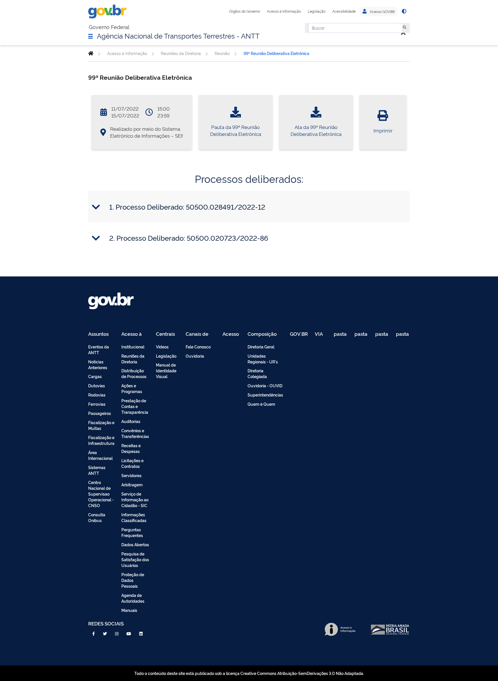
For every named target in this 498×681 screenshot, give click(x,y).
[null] (404, 28)
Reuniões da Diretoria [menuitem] (132, 358)
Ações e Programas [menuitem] (131, 388)
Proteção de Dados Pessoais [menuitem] (132, 580)
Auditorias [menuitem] (130, 421)
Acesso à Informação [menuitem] (134, 334)
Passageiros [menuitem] (99, 413)
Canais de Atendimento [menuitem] (201, 334)
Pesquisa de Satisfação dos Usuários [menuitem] (135, 559)
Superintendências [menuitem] (265, 394)
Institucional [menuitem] (132, 346)
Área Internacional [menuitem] (100, 455)
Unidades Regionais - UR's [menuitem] (263, 358)
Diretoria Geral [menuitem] (261, 346)
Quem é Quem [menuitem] (261, 404)
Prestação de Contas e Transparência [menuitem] (134, 406)
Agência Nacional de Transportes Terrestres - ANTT (178, 35)
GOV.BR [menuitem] (299, 334)
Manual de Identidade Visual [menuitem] (166, 370)
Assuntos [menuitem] (98, 334)
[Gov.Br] (107, 11)
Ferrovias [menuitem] (96, 404)
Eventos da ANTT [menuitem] (98, 349)
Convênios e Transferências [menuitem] (135, 433)
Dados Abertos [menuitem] (135, 544)
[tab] (249, 206)
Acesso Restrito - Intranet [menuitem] (231, 334)
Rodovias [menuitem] (96, 394)
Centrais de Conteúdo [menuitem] (167, 334)
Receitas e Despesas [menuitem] (131, 448)
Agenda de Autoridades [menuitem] (132, 598)
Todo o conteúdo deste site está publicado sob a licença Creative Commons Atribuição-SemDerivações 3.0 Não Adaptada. (249, 673)
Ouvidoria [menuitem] (195, 355)
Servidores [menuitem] (131, 475)
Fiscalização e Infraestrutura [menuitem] (101, 440)
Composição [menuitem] (262, 334)
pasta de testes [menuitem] (341, 334)
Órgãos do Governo (244, 11)
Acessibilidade (344, 11)
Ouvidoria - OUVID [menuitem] (265, 385)
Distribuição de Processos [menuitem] (133, 373)
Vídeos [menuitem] (162, 346)
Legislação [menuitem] (166, 355)
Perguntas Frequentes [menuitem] (132, 532)
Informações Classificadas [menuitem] (133, 517)
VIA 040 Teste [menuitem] (321, 334)
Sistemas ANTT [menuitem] (96, 470)
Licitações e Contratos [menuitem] (132, 463)
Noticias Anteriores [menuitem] (97, 364)
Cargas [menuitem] (95, 376)
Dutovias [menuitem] (96, 385)
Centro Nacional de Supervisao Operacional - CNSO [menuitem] (101, 493)
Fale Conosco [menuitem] (198, 346)
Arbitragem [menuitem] (132, 484)
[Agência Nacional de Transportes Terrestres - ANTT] (90, 53)
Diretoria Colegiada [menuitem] (257, 373)
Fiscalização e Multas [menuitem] (101, 425)
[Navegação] (90, 36)
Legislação (316, 11)
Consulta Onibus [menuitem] (96, 517)
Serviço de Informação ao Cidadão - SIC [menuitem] (134, 499)
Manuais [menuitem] (129, 610)
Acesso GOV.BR (382, 11)
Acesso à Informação (284, 11)
